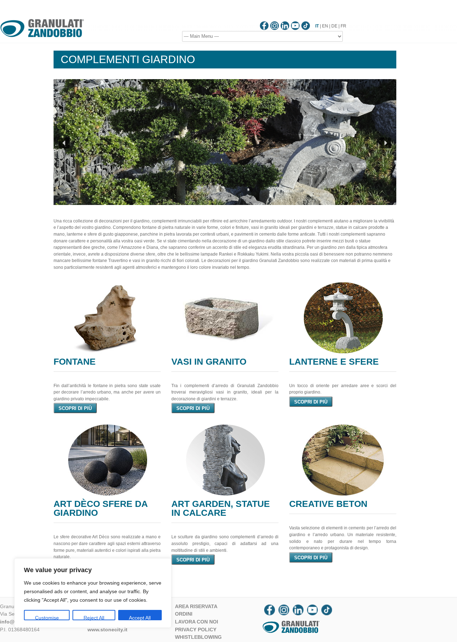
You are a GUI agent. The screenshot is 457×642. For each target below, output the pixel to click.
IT (317, 26)
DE (334, 26)
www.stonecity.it (107, 629)
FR (343, 26)
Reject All (94, 617)
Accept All (140, 617)
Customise (47, 617)
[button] (64, 143)
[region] (92, 593)
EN (325, 26)
